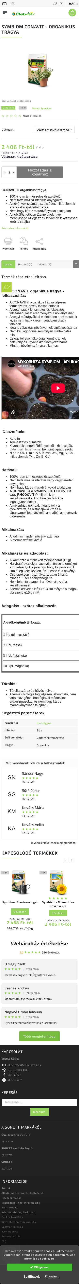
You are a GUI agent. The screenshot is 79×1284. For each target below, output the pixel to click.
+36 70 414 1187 (18, 1069)
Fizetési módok (11, 1197)
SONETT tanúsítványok (17, 1148)
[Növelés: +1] (13, 172)
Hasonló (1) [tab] (25, 264)
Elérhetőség (9, 1207)
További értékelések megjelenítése (53, 842)
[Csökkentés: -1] (4, 172)
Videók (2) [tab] (44, 264)
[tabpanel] (19, 900)
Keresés (39, 1112)
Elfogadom (41, 1267)
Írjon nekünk (9, 1231)
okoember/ (14, 1079)
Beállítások (32, 1276)
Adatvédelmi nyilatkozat (18, 1212)
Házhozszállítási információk (20, 1202)
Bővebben (20, 911)
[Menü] (5, 12)
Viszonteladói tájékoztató (18, 1221)
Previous (66, 860)
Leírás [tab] (8, 264)
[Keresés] (55, 4)
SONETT (6, 1161)
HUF (72, 3)
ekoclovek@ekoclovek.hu (24, 1064)
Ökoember (14, 1074)
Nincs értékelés (32, 116)
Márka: (41, 108)
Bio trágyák (44, 723)
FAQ (3, 1241)
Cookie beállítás (12, 1217)
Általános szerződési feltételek (22, 1193)
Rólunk (6, 1188)
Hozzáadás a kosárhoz (40, 172)
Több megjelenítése (39, 1036)
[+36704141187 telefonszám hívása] (13, 4)
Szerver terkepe (12, 1226)
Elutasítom (52, 1276)
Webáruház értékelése (39, 943)
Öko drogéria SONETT (16, 1134)
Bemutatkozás (11, 1236)
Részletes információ (15, 228)
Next (72, 860)
